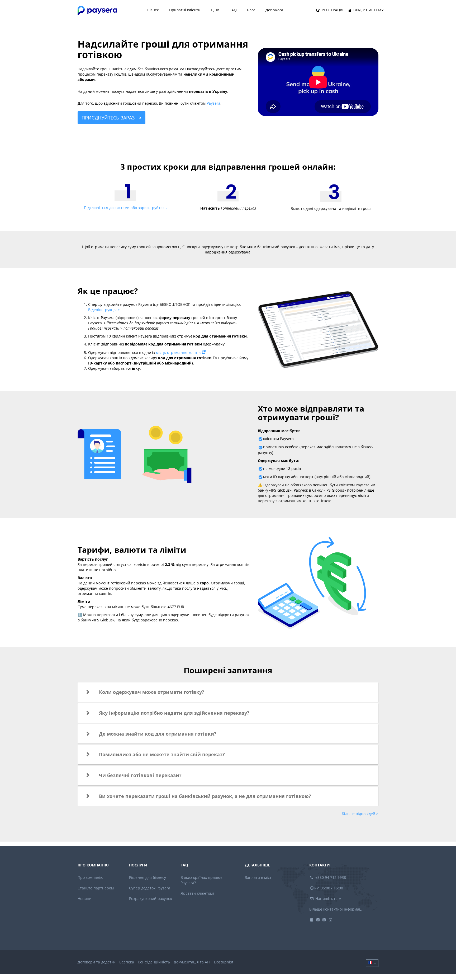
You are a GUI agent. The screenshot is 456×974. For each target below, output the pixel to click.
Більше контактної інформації (336, 909)
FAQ (233, 9)
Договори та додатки (97, 961)
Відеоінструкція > (104, 309)
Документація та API (192, 961)
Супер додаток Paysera (149, 887)
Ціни (215, 9)
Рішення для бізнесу (147, 877)
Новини (85, 898)
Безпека (126, 961)
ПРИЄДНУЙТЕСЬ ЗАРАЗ (109, 117)
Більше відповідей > (360, 813)
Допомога (274, 9)
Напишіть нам (327, 898)
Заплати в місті (259, 877)
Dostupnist (223, 961)
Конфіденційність (154, 961)
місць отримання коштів (178, 352)
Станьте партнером (96, 887)
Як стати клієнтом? (197, 893)
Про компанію (90, 877)
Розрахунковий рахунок (150, 898)
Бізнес (153, 9)
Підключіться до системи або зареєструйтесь (125, 207)
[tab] (228, 692)
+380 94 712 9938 (330, 877)
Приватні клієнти (185, 9)
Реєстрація (332, 9)
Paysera (213, 103)
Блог (251, 9)
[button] (227, 692)
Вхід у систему (368, 9)
